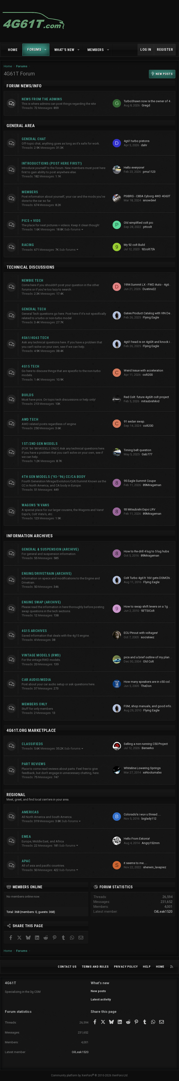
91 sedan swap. (134, 421)
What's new (64, 50)
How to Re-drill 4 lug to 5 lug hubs (146, 551)
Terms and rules (95, 966)
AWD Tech (30, 419)
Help (147, 966)
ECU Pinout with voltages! (141, 633)
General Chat (34, 139)
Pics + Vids (31, 221)
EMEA (26, 836)
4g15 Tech (30, 366)
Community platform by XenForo (89, 1075)
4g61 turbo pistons (136, 141)
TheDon (146, 686)
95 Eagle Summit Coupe (140, 481)
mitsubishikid (150, 401)
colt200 (148, 374)
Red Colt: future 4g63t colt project (146, 397)
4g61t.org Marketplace (31, 730)
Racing (28, 245)
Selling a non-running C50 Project (146, 744)
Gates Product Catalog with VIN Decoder (151, 313)
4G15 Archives (34, 631)
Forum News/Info (24, 85)
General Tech (34, 309)
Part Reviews (33, 764)
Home (12, 50)
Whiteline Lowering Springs (142, 768)
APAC (26, 861)
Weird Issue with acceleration (143, 370)
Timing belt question (137, 450)
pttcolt (147, 227)
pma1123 (149, 171)
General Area (21, 125)
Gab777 (147, 454)
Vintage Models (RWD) (41, 655)
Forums (34, 49)
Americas (30, 812)
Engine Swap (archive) (41, 602)
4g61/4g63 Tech (35, 338)
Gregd (146, 105)
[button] (45, 50)
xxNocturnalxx (152, 772)
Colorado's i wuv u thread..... (142, 814)
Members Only (34, 704)
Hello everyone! (134, 167)
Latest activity (101, 999)
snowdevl (149, 200)
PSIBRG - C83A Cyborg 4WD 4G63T (147, 196)
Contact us (67, 966)
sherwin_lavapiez (154, 867)
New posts (98, 991)
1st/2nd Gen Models (40, 444)
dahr (144, 145)
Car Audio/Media (36, 680)
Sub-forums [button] (72, 229)
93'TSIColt (148, 610)
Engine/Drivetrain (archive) (47, 573)
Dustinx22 (149, 289)
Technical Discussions (31, 267)
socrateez (147, 637)
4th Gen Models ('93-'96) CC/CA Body (54, 477)
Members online (27, 887)
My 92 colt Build (134, 245)
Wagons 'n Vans (35, 505)
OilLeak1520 (163, 911)
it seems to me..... (135, 863)
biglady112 (148, 818)
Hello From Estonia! (137, 838)
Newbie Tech (32, 280)
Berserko (148, 748)
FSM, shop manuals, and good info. (148, 706)
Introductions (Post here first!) (52, 163)
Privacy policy (126, 966)
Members (95, 50)
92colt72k (148, 249)
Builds (28, 395)
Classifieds (32, 744)
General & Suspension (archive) (50, 549)
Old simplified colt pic (138, 222)
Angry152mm (151, 843)
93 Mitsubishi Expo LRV (139, 509)
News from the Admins (42, 99)
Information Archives (30, 535)
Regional (16, 794)
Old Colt (148, 661)
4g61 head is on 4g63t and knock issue (150, 342)
